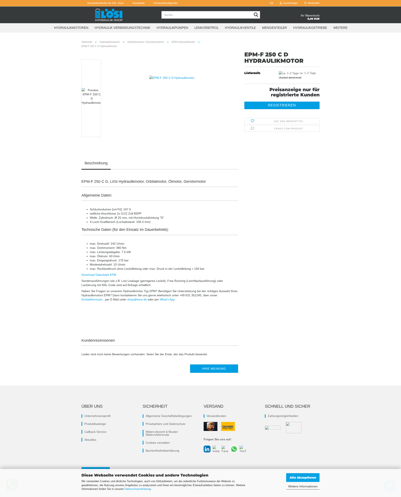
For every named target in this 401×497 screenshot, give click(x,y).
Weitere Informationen (303, 486)
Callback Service (95, 431)
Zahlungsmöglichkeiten (283, 415)
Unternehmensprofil (97, 415)
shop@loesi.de (137, 299)
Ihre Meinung (214, 368)
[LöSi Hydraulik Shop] (108, 14)
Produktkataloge (95, 423)
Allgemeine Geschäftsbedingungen (169, 415)
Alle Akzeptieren (303, 477)
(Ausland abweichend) (290, 77)
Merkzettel (313, 3)
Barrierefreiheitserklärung (162, 450)
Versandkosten (216, 415)
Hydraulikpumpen (172, 27)
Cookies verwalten (158, 442)
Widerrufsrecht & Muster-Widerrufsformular (162, 433)
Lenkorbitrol (206, 27)
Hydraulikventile (240, 27)
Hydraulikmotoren (71, 27)
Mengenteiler (274, 27)
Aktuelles (90, 439)
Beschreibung (96, 163)
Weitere (340, 27)
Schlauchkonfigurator (165, 3)
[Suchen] (256, 15)
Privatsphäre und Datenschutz (165, 423)
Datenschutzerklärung (137, 489)
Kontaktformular (92, 299)
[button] (270, 3)
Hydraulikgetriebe (310, 27)
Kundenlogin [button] (290, 3)
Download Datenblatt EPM (98, 274)
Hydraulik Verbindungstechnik (122, 27)
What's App (167, 299)
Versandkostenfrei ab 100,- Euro (105, 3)
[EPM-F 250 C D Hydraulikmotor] (171, 98)
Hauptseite (138, 3)
